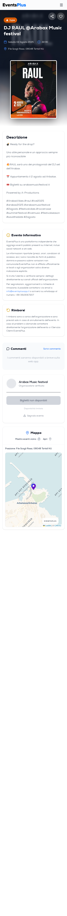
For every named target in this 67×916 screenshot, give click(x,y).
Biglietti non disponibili (33, 400)
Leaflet (48, 525)
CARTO (57, 525)
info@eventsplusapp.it (17, 291)
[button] (33, 487)
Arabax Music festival (33, 382)
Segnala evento (35, 415)
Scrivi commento (52, 348)
